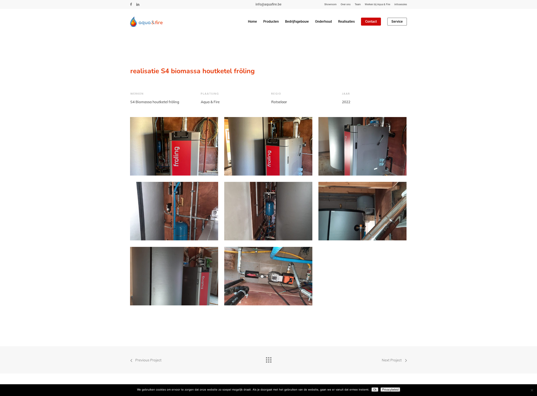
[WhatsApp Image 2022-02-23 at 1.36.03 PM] (362, 211)
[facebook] (131, 4)
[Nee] (532, 390)
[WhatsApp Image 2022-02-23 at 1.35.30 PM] (174, 146)
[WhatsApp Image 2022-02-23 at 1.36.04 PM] (268, 276)
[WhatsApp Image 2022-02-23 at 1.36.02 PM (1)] (362, 146)
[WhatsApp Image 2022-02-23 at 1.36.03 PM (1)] (268, 211)
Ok (375, 389)
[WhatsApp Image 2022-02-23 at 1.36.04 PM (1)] (174, 276)
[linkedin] (137, 4)
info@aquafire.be (268, 4)
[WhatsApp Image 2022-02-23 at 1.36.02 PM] (174, 211)
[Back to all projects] (268, 359)
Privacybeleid (390, 389)
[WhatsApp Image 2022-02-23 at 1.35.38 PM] (268, 146)
